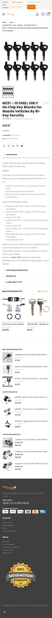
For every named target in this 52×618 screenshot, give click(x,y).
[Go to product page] (13, 308)
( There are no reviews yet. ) (23, 119)
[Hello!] (37, 14)
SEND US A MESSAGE (15, 503)
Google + (17, 146)
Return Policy (7, 553)
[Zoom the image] (9, 487)
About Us (5, 542)
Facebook (4, 146)
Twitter (9, 146)
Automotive (6, 322)
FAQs (4, 528)
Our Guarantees (8, 544)
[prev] (44, 103)
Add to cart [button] (21, 301)
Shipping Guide (8, 525)
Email (22, 146)
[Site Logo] (11, 14)
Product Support (8, 531)
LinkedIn (13, 146)
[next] (48, 103)
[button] (4, 14)
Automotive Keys (32, 322)
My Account (6, 522)
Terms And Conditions (11, 547)
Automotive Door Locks (17, 322)
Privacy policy (7, 550)
